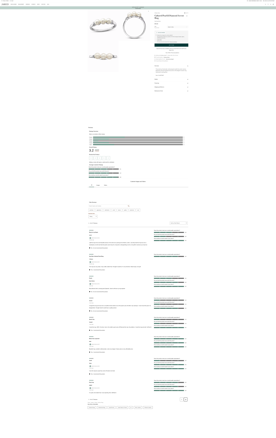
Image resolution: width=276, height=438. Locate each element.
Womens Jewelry (147, 407)
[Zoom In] (148, 11)
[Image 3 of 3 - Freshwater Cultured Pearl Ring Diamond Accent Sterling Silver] (103, 56)
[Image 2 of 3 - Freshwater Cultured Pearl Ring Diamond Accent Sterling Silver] (134, 25)
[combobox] (177, 27)
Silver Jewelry (138, 407)
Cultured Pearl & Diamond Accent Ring (169, 17)
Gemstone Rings (101, 407)
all (130, 407)
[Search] (265, 4)
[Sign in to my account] (270, 4)
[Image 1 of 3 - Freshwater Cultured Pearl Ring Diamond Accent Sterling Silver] (103, 25)
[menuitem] (14, 4)
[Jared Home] (5, 4)
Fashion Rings (92, 407)
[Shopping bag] (273, 4)
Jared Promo (111, 407)
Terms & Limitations (173, 41)
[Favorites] (268, 4)
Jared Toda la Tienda (122, 407)
